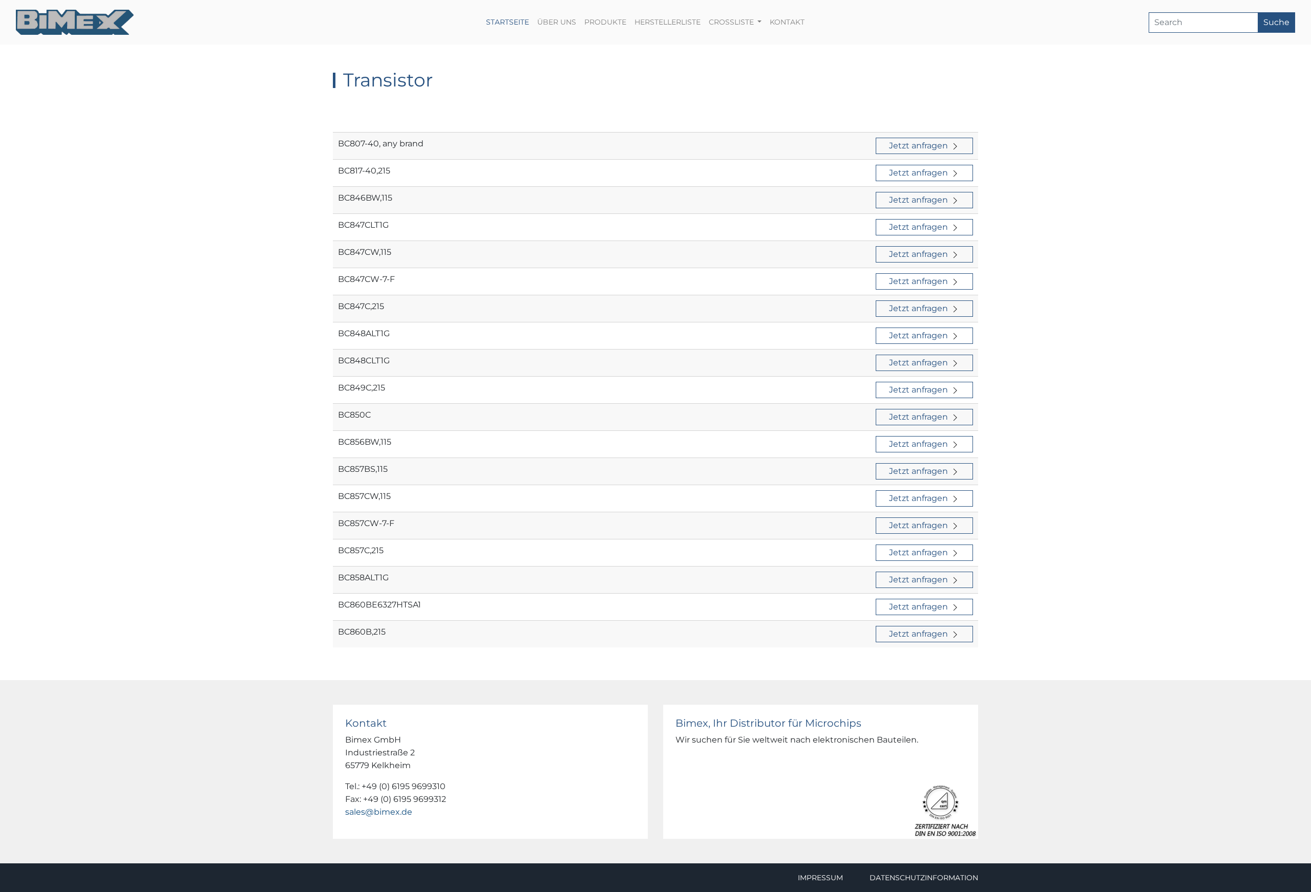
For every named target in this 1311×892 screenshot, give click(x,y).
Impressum (820, 877)
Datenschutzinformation (924, 877)
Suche (1276, 22)
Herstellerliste (668, 22)
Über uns (556, 22)
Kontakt (787, 22)
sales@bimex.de (378, 812)
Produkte (605, 22)
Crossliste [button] (732, 22)
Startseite (509, 22)
